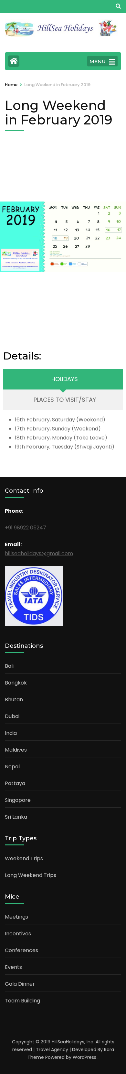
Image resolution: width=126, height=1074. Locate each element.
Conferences (21, 950)
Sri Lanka (16, 817)
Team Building (22, 1000)
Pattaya (15, 783)
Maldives (16, 750)
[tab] (63, 379)
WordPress (84, 1057)
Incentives (18, 933)
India (11, 733)
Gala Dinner (20, 984)
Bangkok (16, 682)
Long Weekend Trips (30, 875)
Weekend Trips (24, 858)
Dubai (12, 716)
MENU (97, 61)
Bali (9, 666)
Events (13, 967)
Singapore (18, 800)
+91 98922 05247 (25, 527)
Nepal (12, 766)
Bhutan (14, 699)
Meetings (16, 917)
